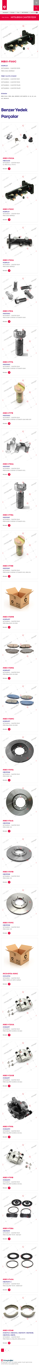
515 (30, 96)
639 (2, 98)
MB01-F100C (4, 96)
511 (28, 96)
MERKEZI (17, 96)
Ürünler (12, 12)
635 (35, 96)
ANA (13, 96)
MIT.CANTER (23, 96)
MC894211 (6, 98)
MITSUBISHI (25, 12)
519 (32, 96)
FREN (9, 96)
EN (37, 14)
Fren (18, 12)
